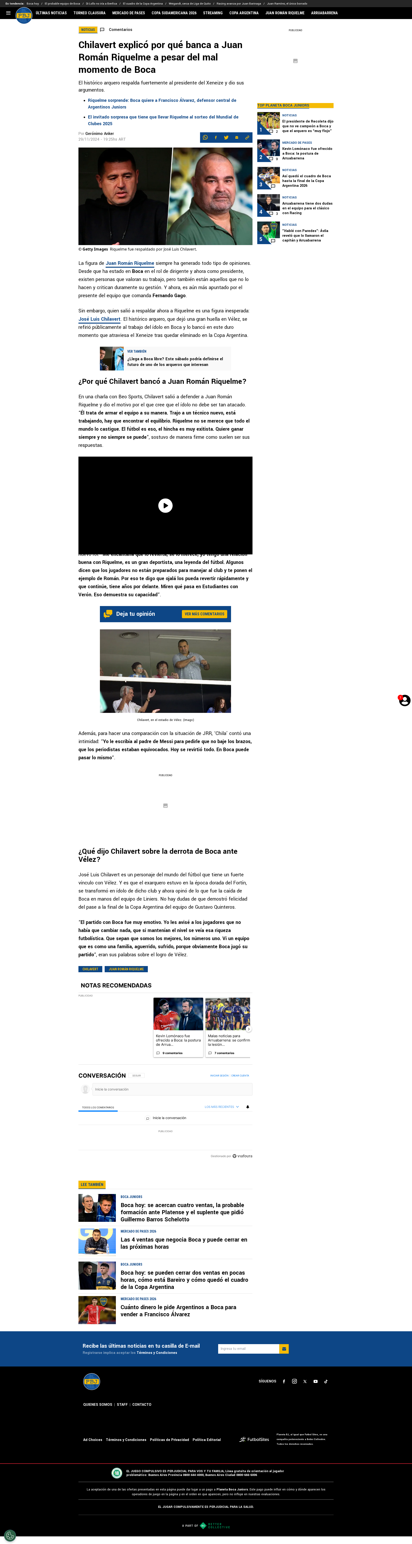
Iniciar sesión (219, 1075)
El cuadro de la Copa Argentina (143, 4)
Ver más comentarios (204, 614)
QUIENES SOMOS (97, 1404)
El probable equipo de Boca (62, 4)
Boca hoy (33, 4)
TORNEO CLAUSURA (89, 13)
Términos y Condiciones (157, 1352)
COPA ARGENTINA (244, 13)
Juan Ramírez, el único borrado (287, 4)
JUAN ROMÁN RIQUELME (284, 13)
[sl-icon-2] (294, 1381)
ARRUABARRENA (324, 13)
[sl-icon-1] (284, 1381)
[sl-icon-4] (315, 1381)
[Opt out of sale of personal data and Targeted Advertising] (10, 1536)
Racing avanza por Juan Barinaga (239, 4)
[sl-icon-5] (326, 1381)
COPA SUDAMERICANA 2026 (174, 13)
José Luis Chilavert (99, 319)
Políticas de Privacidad (169, 1439)
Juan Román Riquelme (130, 263)
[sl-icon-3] (305, 1381)
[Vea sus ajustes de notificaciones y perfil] (247, 1107)
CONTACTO (141, 1404)
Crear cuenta (240, 1075)
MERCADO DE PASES (128, 13)
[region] (165, 1116)
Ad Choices (92, 1439)
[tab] (98, 1107)
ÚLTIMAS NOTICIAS (51, 13)
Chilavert (90, 969)
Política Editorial (207, 1439)
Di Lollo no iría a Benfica (101, 4)
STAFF (122, 1404)
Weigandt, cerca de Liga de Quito (190, 4)
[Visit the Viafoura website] (242, 1156)
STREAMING (213, 13)
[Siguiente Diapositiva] (249, 1029)
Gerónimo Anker (99, 133)
